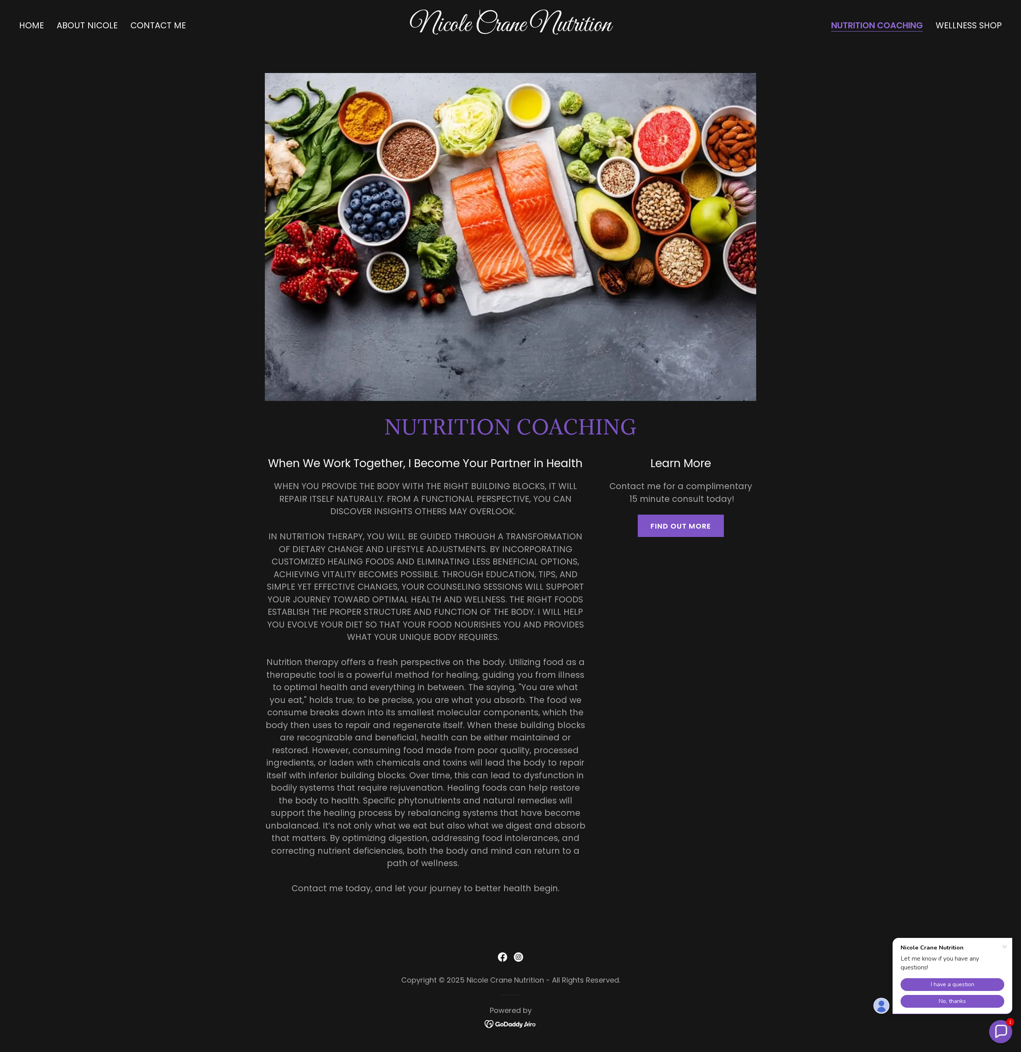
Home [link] (31, 25)
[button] (1000, 1031)
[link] (510, 28)
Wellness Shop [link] (969, 25)
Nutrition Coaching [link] (877, 26)
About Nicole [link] (87, 25)
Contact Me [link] (158, 25)
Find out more (680, 526)
